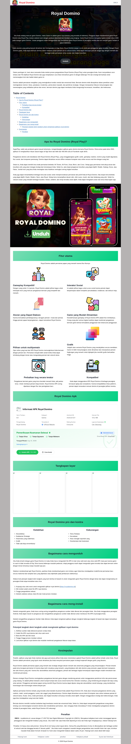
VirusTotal (111, 436)
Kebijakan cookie (43, 737)
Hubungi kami (22, 737)
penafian (63, 737)
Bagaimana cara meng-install (28, 124)
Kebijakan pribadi (82, 737)
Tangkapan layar (24, 112)
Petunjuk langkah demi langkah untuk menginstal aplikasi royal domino (45, 127)
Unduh (65, 61)
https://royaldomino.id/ (67, 586)
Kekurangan (26, 119)
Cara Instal (48, 452)
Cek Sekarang (96, 424)
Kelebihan (25, 117)
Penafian (25, 132)
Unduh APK (29, 452)
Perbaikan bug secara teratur (31, 105)
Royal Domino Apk (25, 110)
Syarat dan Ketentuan (106, 737)
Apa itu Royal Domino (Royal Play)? (31, 100)
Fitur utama (23, 102)
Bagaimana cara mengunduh (28, 122)
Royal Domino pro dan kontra (28, 115)
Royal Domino (20, 98)
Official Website (49, 424)
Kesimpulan (23, 129)
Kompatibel (25, 107)
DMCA (115, 2)
